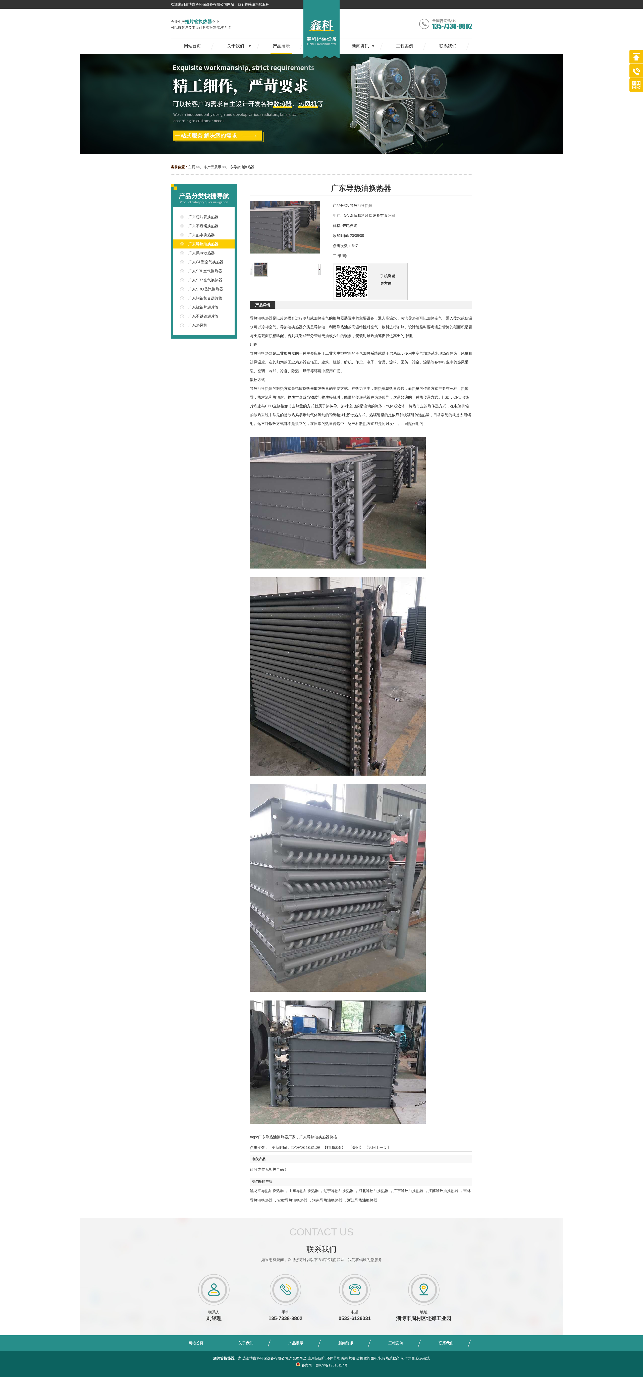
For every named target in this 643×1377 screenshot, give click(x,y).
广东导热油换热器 (240, 167)
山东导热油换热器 (304, 1190)
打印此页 (334, 1147)
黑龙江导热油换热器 (267, 1190)
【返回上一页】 (377, 1147)
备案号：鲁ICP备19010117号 (324, 1365)
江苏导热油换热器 (443, 1190)
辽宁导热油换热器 (339, 1190)
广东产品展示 (210, 167)
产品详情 (262, 305)
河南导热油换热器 (327, 1200)
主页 (191, 167)
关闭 (356, 1147)
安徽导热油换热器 (292, 1200)
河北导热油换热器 (373, 1190)
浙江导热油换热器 (362, 1200)
